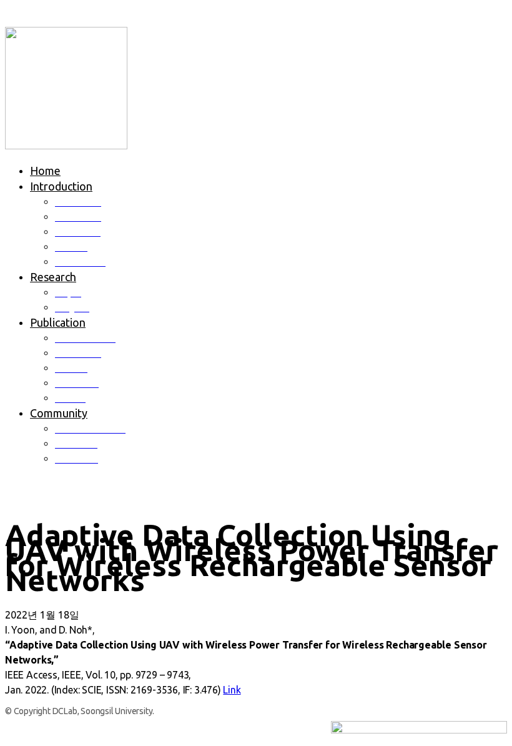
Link (231, 689)
